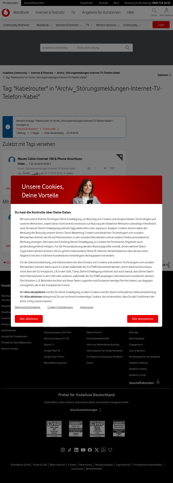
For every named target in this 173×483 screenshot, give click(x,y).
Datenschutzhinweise (27, 307)
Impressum (86, 307)
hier (73, 228)
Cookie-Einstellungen (60, 307)
